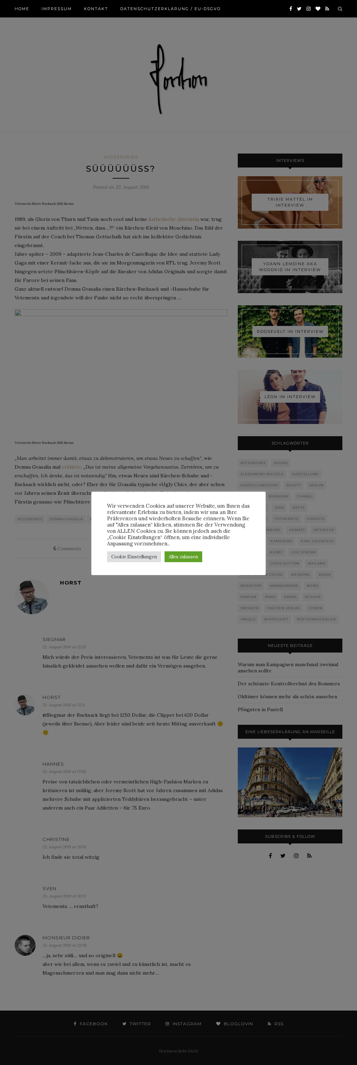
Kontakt (96, 8)
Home (22, 8)
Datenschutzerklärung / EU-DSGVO (170, 8)
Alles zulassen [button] (183, 557)
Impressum (56, 8)
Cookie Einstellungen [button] (134, 557)
